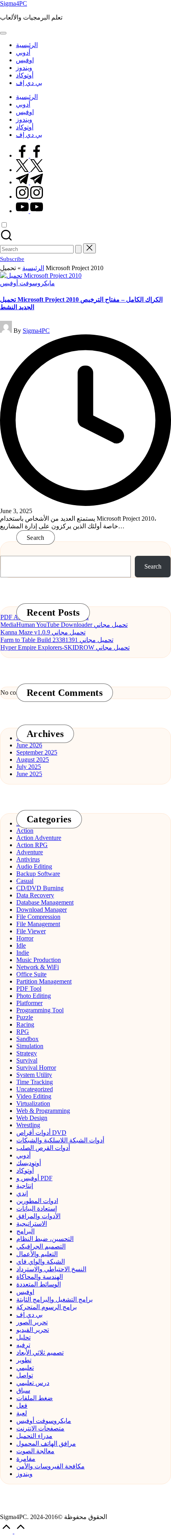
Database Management (45, 902)
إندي (22, 1193)
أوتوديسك (28, 1163)
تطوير (23, 1360)
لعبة (21, 1413)
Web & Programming (43, 1110)
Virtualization (33, 1103)
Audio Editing (34, 866)
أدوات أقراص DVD (41, 1132)
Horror (24, 938)
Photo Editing (33, 995)
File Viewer (31, 931)
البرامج (25, 1231)
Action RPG (32, 845)
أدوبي (23, 1155)
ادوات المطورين (37, 1200)
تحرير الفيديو (32, 1329)
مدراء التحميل (34, 1435)
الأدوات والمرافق (38, 1216)
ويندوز (24, 1473)
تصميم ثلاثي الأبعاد (40, 1352)
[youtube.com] (29, 210)
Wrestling (28, 1125)
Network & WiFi (37, 967)
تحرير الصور (32, 1322)
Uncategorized (34, 1089)
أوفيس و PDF (34, 1178)
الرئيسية (33, 268)
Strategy (26, 1053)
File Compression (38, 916)
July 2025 (28, 766)
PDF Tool (28, 988)
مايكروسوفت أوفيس (27, 283)
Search (36, 537)
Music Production (38, 959)
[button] (78, 249)
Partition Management (44, 981)
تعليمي (25, 1367)
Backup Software (38, 873)
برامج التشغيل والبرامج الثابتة (54, 1299)
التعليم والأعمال (37, 1254)
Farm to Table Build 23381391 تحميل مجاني (56, 639)
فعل (21, 1405)
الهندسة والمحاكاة (39, 1276)
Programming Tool (40, 1010)
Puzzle (24, 1017)
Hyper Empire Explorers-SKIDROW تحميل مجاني (65, 647)
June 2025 (29, 773)
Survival (26, 1060)
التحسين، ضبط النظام (45, 1238)
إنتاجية (24, 1185)
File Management (38, 924)
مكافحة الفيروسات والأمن (50, 1466)
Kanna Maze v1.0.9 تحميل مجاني (43, 632)
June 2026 (29, 745)
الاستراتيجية (31, 1223)
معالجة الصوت (35, 1451)
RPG (22, 1031)
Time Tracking (34, 1082)
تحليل (23, 1337)
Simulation (29, 1046)
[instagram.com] (29, 196)
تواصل (24, 1375)
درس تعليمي (32, 1382)
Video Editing (33, 1096)
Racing (25, 1024)
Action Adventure (38, 837)
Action (24, 830)
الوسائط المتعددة (38, 1284)
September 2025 (36, 752)
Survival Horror (36, 1067)
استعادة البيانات (36, 1208)
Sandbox (27, 1038)
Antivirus (28, 859)
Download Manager (41, 909)
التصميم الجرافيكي (41, 1246)
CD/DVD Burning (40, 888)
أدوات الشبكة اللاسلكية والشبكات (60, 1140)
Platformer (29, 1003)
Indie (22, 952)
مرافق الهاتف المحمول (46, 1443)
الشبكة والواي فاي (40, 1261)
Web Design (31, 1117)
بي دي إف (29, 1314)
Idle (21, 945)
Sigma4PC (13, 3)
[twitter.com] (29, 169)
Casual (24, 880)
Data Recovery (35, 895)
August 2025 (32, 759)
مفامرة (25, 1458)
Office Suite (31, 974)
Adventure (29, 852)
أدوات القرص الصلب (43, 1147)
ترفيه (23, 1344)
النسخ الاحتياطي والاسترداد (51, 1269)
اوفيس (25, 1291)
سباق (23, 1390)
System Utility (34, 1074)
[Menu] (3, 33)
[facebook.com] (29, 155)
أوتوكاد (25, 1170)
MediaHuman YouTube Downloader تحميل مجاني (64, 624)
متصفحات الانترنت (40, 1428)
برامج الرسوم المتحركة (46, 1307)
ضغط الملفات (34, 1398)
